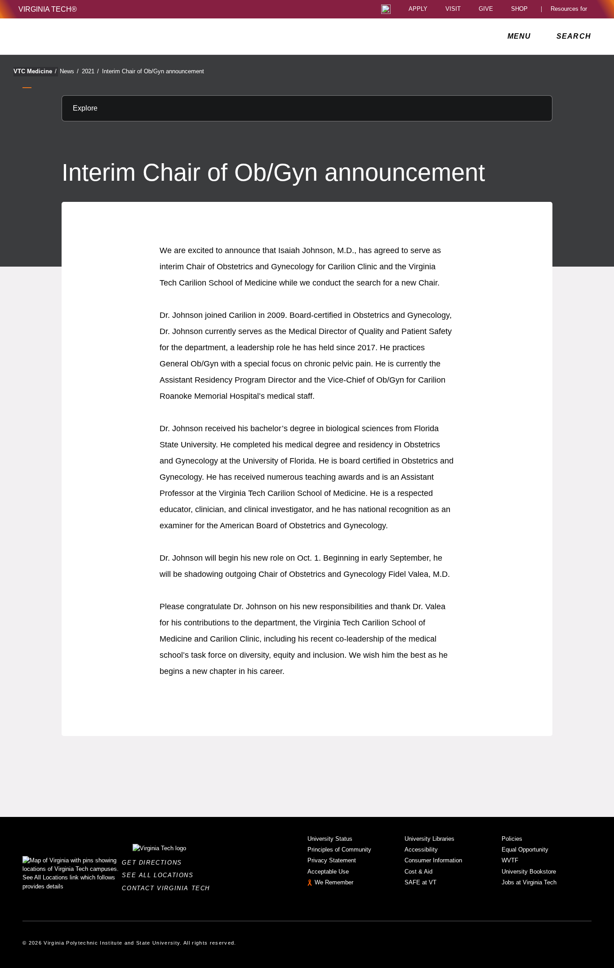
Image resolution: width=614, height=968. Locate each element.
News (69, 71)
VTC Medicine (35, 71)
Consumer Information (433, 860)
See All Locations (160, 875)
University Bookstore (529, 871)
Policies (512, 838)
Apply (418, 9)
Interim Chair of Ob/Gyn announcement (153, 71)
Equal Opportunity (525, 849)
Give (486, 9)
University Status (329, 838)
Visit (453, 9)
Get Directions (154, 862)
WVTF (510, 860)
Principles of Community (339, 849)
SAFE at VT (420, 882)
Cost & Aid (418, 871)
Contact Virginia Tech (168, 888)
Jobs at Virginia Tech (529, 882)
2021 (90, 71)
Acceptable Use (328, 871)
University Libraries (429, 838)
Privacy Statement (331, 860)
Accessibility (421, 849)
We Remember (334, 882)
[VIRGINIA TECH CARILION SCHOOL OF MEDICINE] (78, 36)
